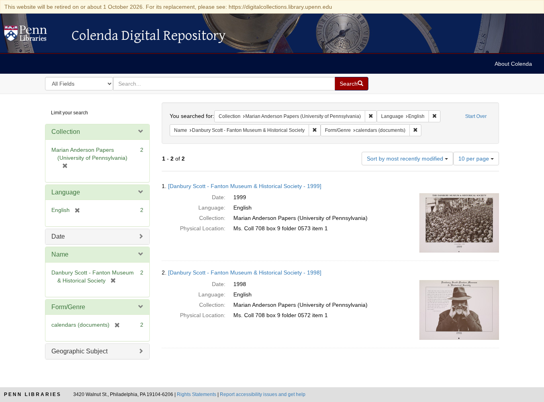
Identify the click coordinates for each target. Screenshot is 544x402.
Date (58, 236)
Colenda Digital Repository (34, 35)
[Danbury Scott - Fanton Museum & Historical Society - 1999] (244, 186)
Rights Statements (196, 394)
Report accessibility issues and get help (262, 394)
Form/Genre (68, 307)
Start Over (476, 116)
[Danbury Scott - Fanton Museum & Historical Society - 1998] (244, 272)
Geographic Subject (79, 351)
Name (59, 254)
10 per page (474, 158)
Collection (65, 131)
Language (65, 192)
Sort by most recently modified (406, 158)
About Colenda (513, 64)
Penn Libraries (32, 394)
